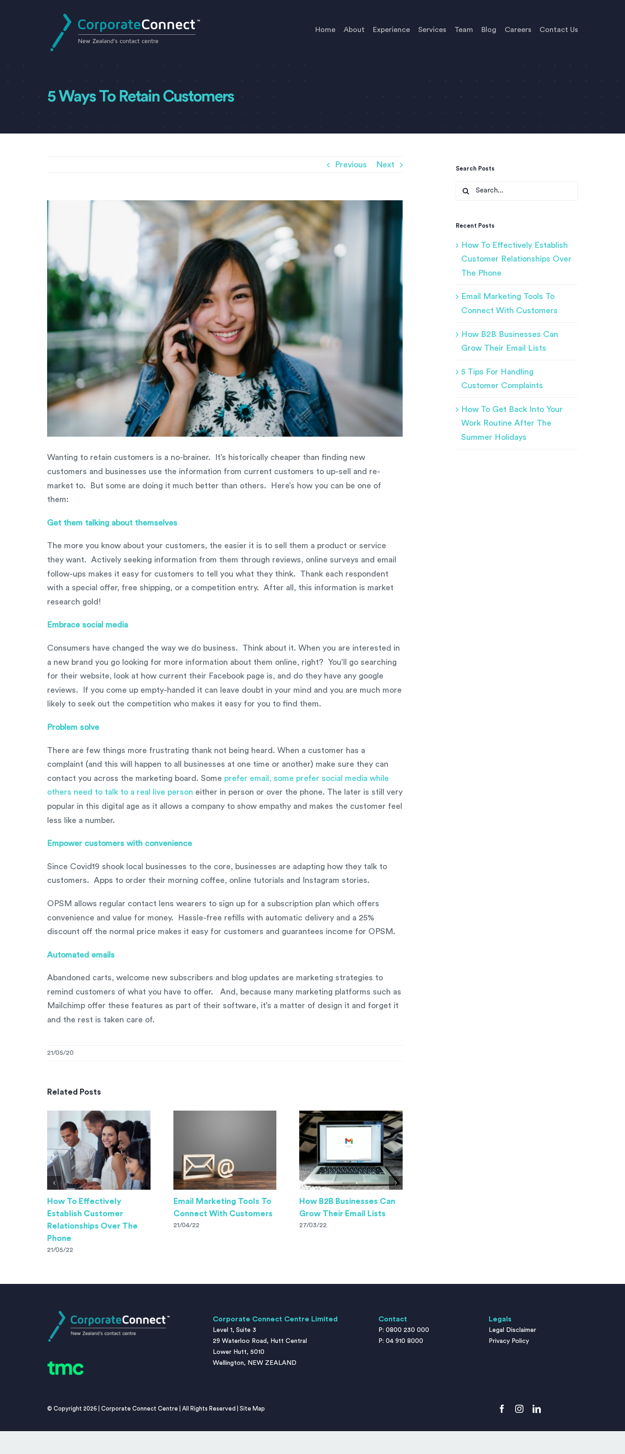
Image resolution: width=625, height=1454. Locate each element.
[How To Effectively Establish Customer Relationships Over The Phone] (99, 1150)
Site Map (252, 1408)
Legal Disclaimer (512, 1330)
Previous (351, 164)
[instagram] (519, 1409)
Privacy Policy (509, 1341)
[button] (54, 1183)
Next (385, 164)
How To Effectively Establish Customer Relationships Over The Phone (516, 259)
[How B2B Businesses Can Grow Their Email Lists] (351, 1150)
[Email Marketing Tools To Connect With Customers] (225, 1150)
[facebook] (502, 1409)
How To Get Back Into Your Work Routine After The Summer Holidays (512, 423)
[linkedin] (537, 1409)
